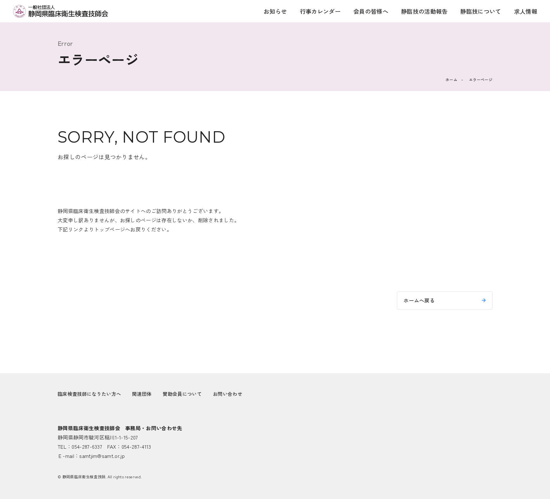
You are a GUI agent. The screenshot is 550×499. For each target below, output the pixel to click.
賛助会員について (182, 393)
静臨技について (480, 11)
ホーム (451, 79)
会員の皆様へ (370, 11)
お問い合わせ (227, 393)
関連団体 (142, 393)
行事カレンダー (320, 11)
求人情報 (525, 11)
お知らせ (275, 11)
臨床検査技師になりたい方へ (89, 393)
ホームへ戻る (419, 300)
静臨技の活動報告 (424, 11)
